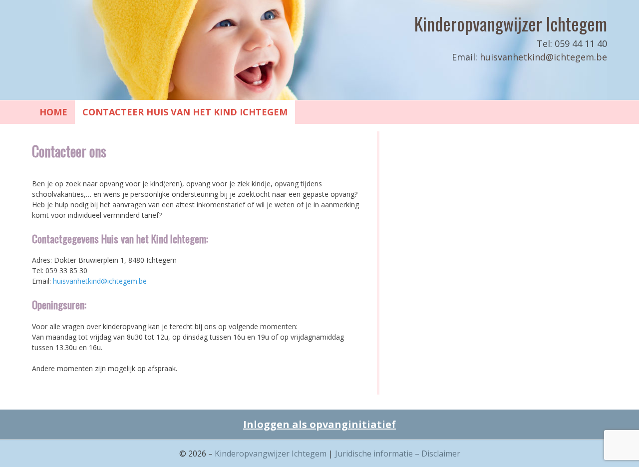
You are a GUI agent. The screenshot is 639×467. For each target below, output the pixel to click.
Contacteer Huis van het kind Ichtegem (185, 112)
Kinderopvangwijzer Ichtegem (510, 23)
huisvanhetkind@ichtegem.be (543, 57)
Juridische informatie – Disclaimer (397, 453)
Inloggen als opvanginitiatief (319, 424)
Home (53, 112)
